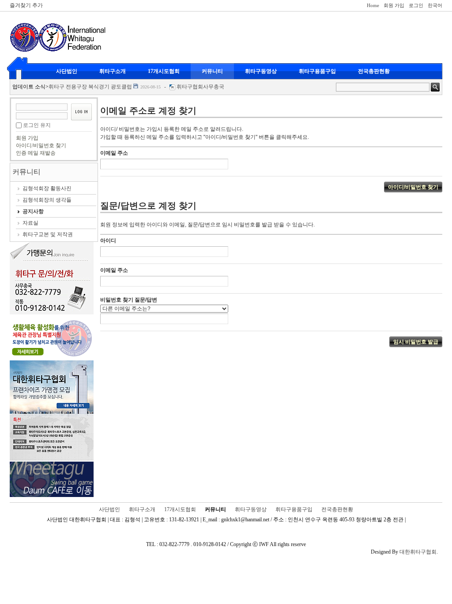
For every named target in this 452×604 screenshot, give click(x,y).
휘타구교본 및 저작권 (48, 234)
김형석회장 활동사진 (47, 188)
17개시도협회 (164, 71)
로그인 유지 (37, 125)
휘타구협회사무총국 (200, 87)
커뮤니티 (212, 71)
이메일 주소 (114, 153)
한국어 (435, 5)
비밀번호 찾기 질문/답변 (128, 300)
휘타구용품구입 (317, 71)
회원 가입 (394, 5)
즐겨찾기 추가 (26, 5)
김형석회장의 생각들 (47, 200)
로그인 (416, 5)
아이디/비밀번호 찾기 (41, 145)
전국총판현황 (374, 71)
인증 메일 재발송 (36, 153)
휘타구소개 (112, 71)
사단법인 (66, 71)
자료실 (30, 223)
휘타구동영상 (261, 71)
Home (373, 5)
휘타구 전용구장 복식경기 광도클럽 (90, 87)
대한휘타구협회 (418, 552)
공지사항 (33, 211)
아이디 (108, 240)
